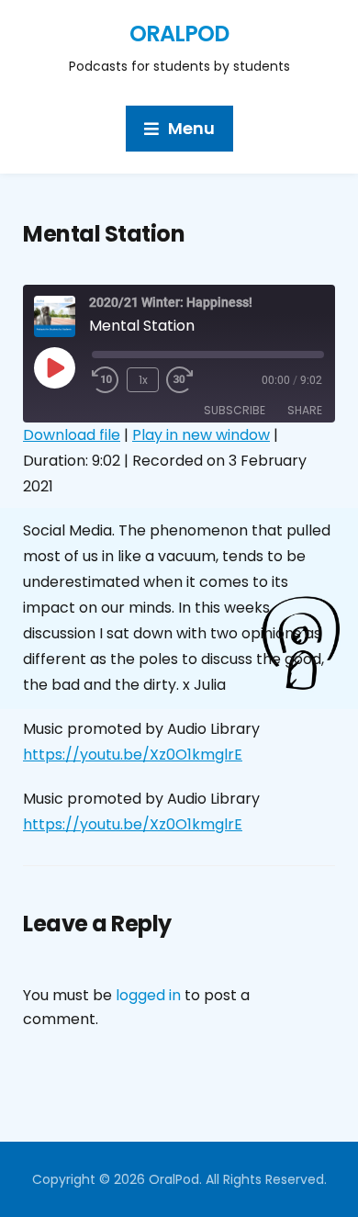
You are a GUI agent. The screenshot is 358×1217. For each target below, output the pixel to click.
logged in (148, 995)
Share (304, 410)
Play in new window (201, 434)
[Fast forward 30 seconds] (193, 380)
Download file (71, 434)
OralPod (179, 33)
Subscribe (234, 410)
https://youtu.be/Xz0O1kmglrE (132, 754)
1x (143, 380)
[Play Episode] (54, 367)
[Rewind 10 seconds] (105, 380)
